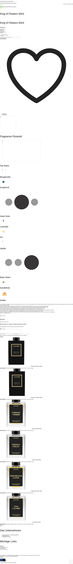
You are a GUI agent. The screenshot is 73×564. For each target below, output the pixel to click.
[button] (36, 9)
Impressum (2, 545)
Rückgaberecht (2, 548)
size (0, 35)
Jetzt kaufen (3, 38)
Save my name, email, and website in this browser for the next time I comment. (13, 335)
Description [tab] (4, 113)
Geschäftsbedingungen (4, 547)
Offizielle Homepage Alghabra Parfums (6, 1)
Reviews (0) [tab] (4, 114)
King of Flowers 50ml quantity (5, 37)
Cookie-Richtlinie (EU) (4, 549)
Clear (2, 35)
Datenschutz (2, 546)
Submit (1, 336)
